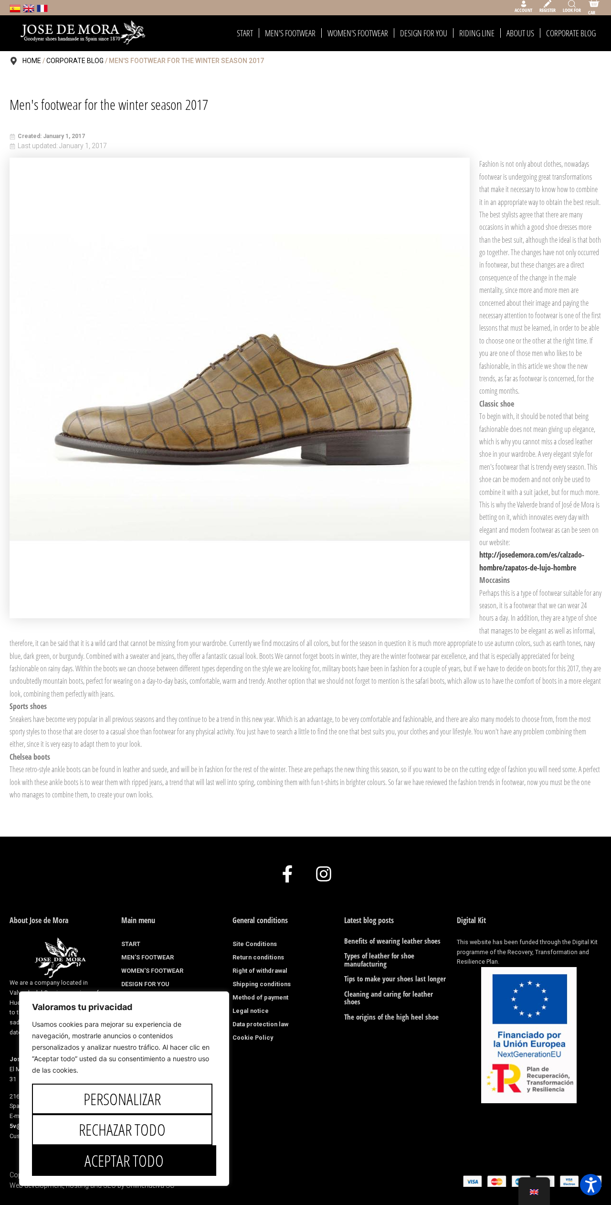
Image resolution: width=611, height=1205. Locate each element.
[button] (590, 1184)
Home (31, 61)
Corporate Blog (75, 61)
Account (523, 10)
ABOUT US (520, 33)
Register (547, 10)
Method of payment (260, 997)
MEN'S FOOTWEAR (290, 33)
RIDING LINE (477, 33)
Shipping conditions (261, 984)
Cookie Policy (252, 1037)
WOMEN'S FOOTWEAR (357, 33)
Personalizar (122, 1099)
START (245, 33)
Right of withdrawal (259, 970)
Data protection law (260, 1024)
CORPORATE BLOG (571, 33)
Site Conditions (254, 943)
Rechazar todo (122, 1129)
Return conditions (258, 957)
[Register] (547, 4)
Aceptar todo (124, 1161)
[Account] (523, 4)
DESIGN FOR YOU (423, 33)
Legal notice (250, 1010)
